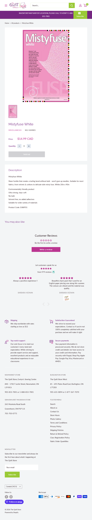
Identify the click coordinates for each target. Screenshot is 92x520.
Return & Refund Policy (59, 434)
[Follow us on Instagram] (11, 496)
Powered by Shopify (11, 512)
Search (52, 404)
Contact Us (54, 411)
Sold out (26, 154)
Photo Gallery (55, 419)
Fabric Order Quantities (59, 441)
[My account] (80, 5)
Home (7, 23)
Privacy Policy (55, 426)
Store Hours (55, 415)
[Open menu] (6, 5)
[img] (46, 268)
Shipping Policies (57, 430)
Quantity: (12, 146)
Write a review (46, 249)
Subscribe (80, 16)
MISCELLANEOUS (15, 130)
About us (53, 408)
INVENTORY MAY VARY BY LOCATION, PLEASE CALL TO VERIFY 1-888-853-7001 (46, 14)
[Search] (72, 5)
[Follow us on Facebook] (6, 496)
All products (15, 23)
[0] (85, 5)
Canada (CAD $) (11, 486)
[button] (44, 304)
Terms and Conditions (58, 423)
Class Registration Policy (60, 437)
